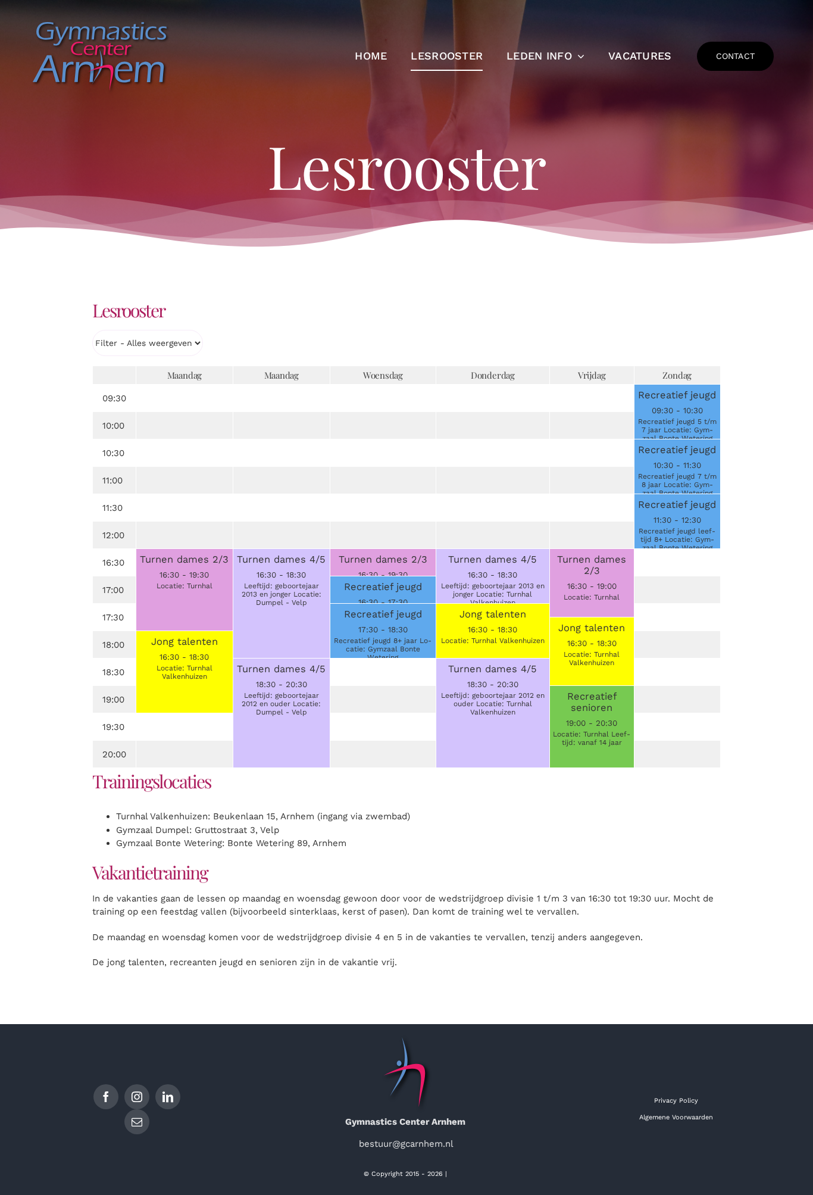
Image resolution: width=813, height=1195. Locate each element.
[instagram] (136, 1096)
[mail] (136, 1121)
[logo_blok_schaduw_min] (101, 19)
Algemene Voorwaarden (676, 1117)
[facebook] (105, 1096)
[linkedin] (167, 1096)
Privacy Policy (676, 1100)
